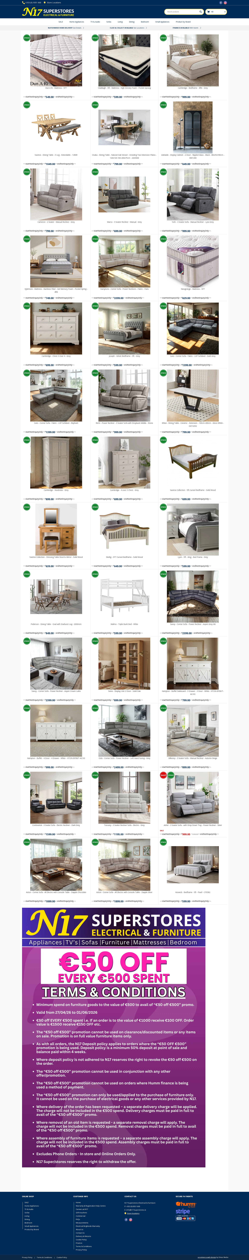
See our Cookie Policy (83, 638)
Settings (114, 644)
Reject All (98, 644)
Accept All (80, 644)
